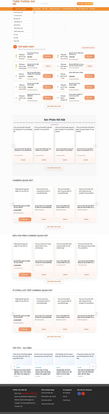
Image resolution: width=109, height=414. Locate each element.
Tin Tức (45, 9)
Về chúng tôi (83, 9)
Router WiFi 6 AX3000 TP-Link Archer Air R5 (76, 95)
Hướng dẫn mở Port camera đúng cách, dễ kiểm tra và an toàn (64, 372)
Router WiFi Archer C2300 (76, 72)
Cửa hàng (37, 9)
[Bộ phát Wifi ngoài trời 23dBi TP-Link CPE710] (22, 195)
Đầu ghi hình (17, 18)
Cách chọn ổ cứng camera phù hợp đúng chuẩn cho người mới (42, 372)
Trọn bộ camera (18, 15)
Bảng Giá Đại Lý (55, 9)
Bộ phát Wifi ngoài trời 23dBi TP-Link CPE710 (22, 206)
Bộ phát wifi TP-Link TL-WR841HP (34, 95)
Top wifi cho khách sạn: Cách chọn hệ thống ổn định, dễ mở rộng (86, 372)
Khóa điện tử (17, 25)
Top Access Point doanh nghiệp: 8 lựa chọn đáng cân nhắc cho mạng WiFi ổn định (22, 372)
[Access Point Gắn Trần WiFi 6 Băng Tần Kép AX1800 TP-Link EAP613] (86, 195)
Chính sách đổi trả (46, 400)
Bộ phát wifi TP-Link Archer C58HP (74, 84)
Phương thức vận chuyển (48, 396)
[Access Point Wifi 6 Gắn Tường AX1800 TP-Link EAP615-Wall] (65, 195)
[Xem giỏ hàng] (95, 3)
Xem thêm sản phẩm (54, 106)
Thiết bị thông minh (19, 31)
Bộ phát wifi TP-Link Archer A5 (32, 53)
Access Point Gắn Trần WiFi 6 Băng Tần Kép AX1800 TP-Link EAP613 (85, 206)
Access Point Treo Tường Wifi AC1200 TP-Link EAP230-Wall (43, 206)
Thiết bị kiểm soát (18, 28)
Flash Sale (16, 41)
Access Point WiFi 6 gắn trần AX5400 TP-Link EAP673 (43, 149)
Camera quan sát (18, 12)
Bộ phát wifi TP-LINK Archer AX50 (33, 84)
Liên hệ (92, 9)
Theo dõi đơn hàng (70, 9)
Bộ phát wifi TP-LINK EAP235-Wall (33, 65)
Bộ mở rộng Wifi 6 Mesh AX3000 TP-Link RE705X (33, 73)
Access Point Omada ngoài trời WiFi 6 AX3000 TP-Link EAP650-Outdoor (64, 149)
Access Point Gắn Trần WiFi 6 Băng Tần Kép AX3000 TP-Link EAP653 (85, 149)
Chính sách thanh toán (47, 404)
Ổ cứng (16, 34)
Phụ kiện (16, 37)
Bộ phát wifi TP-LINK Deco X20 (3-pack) (76, 53)
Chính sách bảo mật (47, 392)
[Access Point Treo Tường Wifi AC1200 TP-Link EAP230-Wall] (44, 195)
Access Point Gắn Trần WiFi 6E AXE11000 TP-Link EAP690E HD (22, 149)
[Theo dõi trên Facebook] (79, 393)
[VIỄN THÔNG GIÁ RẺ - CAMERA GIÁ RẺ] (24, 3)
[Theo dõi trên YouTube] (83, 393)
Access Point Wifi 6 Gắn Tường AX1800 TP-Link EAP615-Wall (63, 206)
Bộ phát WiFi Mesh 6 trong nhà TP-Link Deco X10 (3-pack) (76, 65)
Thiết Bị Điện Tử (18, 21)
